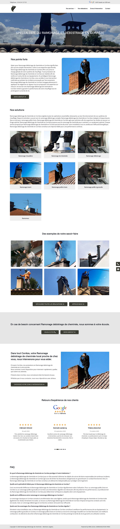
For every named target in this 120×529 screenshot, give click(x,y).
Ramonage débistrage (93, 156)
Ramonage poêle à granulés (93, 187)
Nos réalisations (82, 8)
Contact (107, 8)
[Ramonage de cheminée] (59, 142)
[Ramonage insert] (25, 173)
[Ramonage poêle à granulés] (93, 173)
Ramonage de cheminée (60, 156)
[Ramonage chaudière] (25, 142)
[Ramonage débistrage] (93, 142)
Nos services (70, 8)
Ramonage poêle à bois (59, 187)
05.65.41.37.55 (22, 2)
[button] (56, 449)
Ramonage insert (25, 187)
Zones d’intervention (96, 8)
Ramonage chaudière (26, 156)
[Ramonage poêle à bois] (59, 173)
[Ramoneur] (25, 204)
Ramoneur (25, 218)
